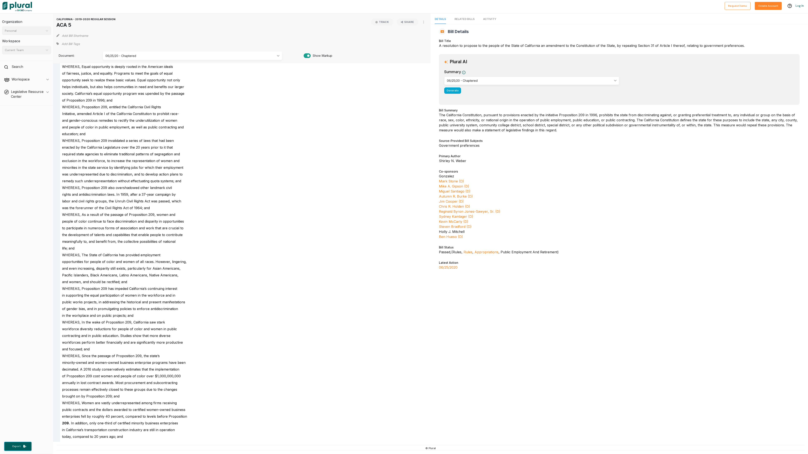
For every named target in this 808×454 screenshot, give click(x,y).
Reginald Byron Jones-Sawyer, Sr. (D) (469, 211)
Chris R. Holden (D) (454, 206)
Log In (800, 6)
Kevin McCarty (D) (453, 221)
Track (384, 22)
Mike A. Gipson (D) (454, 186)
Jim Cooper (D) (451, 201)
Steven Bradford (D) (455, 226)
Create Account (768, 6)
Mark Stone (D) (451, 181)
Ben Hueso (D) (451, 237)
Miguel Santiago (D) (454, 191)
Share (409, 22)
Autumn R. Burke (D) (456, 196)
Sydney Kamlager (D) (456, 216)
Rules (468, 252)
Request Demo (737, 6)
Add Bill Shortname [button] (75, 35)
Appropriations (486, 252)
